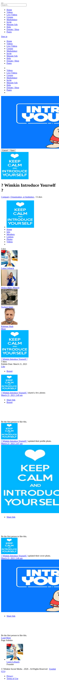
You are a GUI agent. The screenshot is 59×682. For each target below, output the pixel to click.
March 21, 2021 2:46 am (12, 558)
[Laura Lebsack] (29, 258)
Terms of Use (12, 678)
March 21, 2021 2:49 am (12, 395)
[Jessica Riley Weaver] (29, 278)
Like (3, 366)
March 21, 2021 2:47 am (12, 443)
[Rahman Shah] (29, 316)
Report (9, 371)
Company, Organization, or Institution (17, 197)
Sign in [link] (4, 36)
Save (12, 151)
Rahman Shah (7, 326)
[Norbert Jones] (29, 297)
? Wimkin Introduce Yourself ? (14, 359)
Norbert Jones (7, 307)
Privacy (10, 676)
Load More (6, 638)
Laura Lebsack (7, 268)
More (3, 329)
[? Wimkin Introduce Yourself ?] (29, 344)
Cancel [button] (5, 151)
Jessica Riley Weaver (10, 287)
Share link (11, 400)
